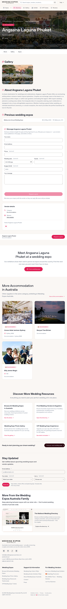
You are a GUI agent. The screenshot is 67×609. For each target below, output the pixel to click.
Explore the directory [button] (41, 526)
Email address (8, 144)
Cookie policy (48, 593)
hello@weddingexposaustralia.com (12, 555)
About (5, 51)
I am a (39, 476)
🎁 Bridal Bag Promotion (52, 574)
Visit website (10, 217)
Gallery (27, 7)
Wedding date (11, 158)
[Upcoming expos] (11, 8)
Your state (8, 476)
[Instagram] (4, 551)
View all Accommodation (56, 296)
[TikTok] (12, 551)
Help (61, 2)
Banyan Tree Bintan (44, 330)
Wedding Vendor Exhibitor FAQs (32, 574)
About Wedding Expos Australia (32, 576)
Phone (9, 151)
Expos (7, 7)
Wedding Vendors (7, 21)
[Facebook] (8, 551)
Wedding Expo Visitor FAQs (31, 571)
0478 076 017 (6, 557)
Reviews (55, 7)
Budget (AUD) (11, 166)
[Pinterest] (16, 551)
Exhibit (36, 7)
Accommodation (18, 21)
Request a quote (33, 194)
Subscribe (6, 484)
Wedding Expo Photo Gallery (10, 576)
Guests (39, 158)
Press (25, 582)
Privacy (41, 593)
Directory (18, 7)
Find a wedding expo (34, 269)
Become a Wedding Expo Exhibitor (54, 571)
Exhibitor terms (34, 593)
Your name (7, 136)
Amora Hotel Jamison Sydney (14, 330)
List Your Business (50, 581)
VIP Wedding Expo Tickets (9, 583)
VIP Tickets (45, 7)
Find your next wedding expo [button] (54, 445)
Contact (26, 579)
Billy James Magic (10, 370)
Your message (8, 173)
